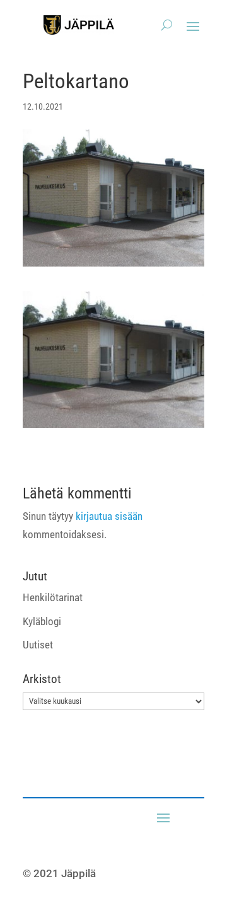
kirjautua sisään (109, 516)
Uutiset (38, 644)
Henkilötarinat (53, 597)
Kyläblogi (42, 621)
